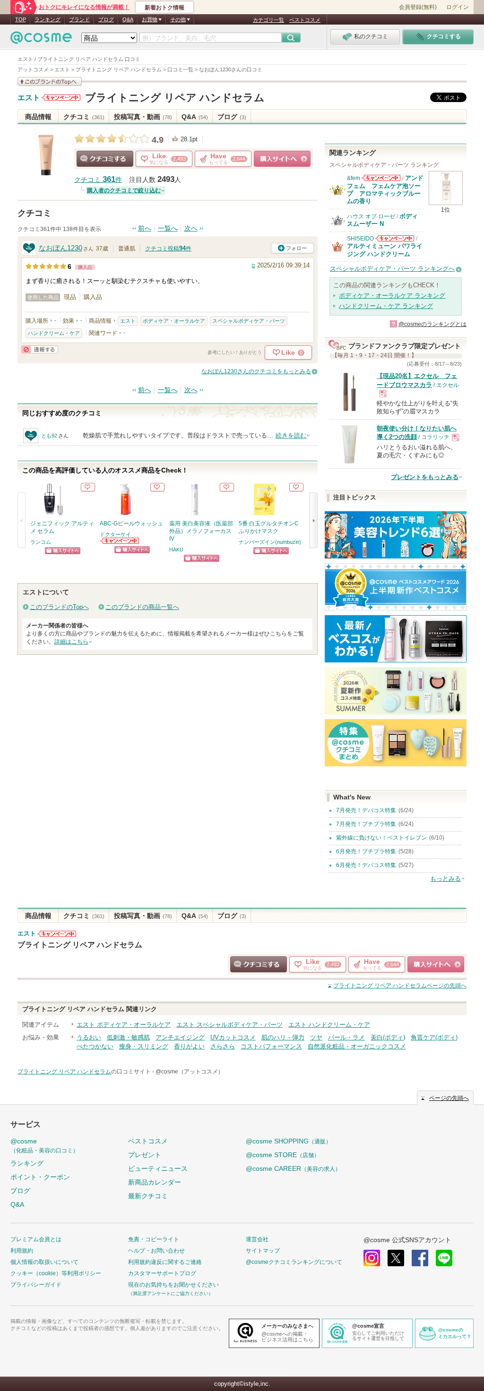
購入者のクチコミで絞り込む (124, 190)
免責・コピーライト (153, 1239)
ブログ (106, 19)
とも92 (49, 435)
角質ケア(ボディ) (434, 1037)
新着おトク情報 (164, 7)
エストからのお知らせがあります (61, 97)
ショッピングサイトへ (282, 159)
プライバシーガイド (35, 1284)
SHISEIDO (360, 238)
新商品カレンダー (154, 1182)
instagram (371, 1258)
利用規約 (21, 1250)
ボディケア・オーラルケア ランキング (392, 295)
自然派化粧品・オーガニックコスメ (357, 1046)
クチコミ (83, 116)
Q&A (127, 19)
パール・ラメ (346, 1037)
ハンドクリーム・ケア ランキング (386, 305)
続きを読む (291, 435)
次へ (191, 228)
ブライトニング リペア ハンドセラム (175, 97)
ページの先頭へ (400, 985)
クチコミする (105, 159)
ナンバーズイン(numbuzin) (270, 542)
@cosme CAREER (293, 1168)
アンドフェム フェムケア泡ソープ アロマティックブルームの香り (385, 189)
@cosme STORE (283, 1155)
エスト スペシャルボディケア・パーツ (229, 1024)
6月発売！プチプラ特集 (366, 851)
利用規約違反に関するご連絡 (165, 1262)
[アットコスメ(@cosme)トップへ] (41, 39)
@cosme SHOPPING (288, 1141)
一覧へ (168, 228)
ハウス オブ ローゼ (371, 216)
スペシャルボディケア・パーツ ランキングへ (392, 268)
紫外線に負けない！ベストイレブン (381, 837)
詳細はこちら (71, 641)
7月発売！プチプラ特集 (366, 824)
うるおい (89, 1037)
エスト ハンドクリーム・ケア (329, 1024)
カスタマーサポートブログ (162, 1273)
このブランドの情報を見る (49, 81)
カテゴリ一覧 (268, 20)
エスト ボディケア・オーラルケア (124, 1024)
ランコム (40, 542)
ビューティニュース (158, 1168)
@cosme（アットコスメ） (190, 1071)
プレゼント (144, 1155)
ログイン (457, 7)
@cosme (44, 1145)
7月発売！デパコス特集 (366, 810)
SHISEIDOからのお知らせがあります (395, 238)
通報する (39, 349)
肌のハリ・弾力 (282, 1037)
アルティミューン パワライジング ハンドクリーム (385, 249)
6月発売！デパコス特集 (366, 865)
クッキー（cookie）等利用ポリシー (55, 1273)
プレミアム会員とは (35, 1239)
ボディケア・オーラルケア (174, 321)
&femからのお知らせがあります (381, 178)
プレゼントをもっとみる (424, 477)
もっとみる (445, 878)
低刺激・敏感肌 (128, 1037)
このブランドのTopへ (59, 606)
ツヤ (316, 1037)
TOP (20, 19)
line (444, 1258)
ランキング (47, 19)
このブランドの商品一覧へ (142, 606)
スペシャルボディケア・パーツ (248, 321)
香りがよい (189, 1046)
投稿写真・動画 (143, 116)
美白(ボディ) (388, 1037)
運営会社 (257, 1239)
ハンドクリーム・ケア (54, 333)
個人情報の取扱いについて (44, 1262)
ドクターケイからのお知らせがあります (120, 541)
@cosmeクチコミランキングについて (294, 1262)
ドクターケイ (115, 534)
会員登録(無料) (418, 7)
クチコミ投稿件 (168, 248)
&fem (353, 178)
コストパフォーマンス (271, 1046)
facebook (420, 1258)
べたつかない (95, 1046)
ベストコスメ (304, 20)
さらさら (222, 1046)
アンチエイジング (180, 1037)
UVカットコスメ (233, 1037)
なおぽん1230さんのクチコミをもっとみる (256, 371)
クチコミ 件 (98, 179)
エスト (28, 98)
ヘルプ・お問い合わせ (156, 1250)
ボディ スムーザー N (382, 220)
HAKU (176, 549)
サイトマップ (263, 1250)
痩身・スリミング (143, 1046)
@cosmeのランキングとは (432, 324)
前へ (144, 228)
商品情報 (38, 116)
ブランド (79, 19)
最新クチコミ (148, 1196)
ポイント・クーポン (40, 1177)
